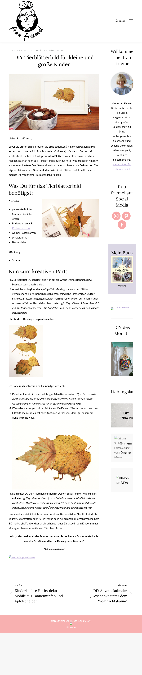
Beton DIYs (124, 480)
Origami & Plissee (126, 448)
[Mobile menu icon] (130, 20)
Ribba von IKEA (21, 228)
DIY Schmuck (126, 415)
